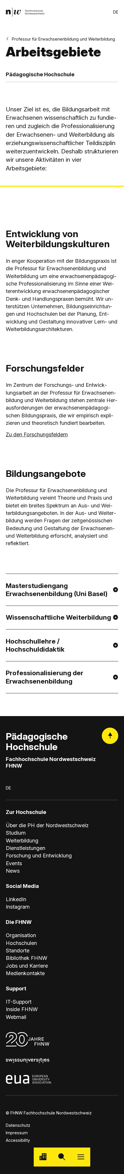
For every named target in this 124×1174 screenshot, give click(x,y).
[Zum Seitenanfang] (110, 736)
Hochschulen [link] (21, 943)
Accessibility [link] (18, 1140)
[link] (25, 11)
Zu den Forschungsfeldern (37, 434)
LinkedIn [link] (16, 899)
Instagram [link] (18, 906)
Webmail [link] (16, 1017)
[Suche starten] (61, 1157)
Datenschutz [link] (18, 1125)
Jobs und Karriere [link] (27, 965)
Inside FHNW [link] (22, 1009)
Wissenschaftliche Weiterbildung (58, 617)
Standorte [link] (17, 950)
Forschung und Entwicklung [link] (39, 855)
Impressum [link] (17, 1132)
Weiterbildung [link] (22, 840)
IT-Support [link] (18, 1001)
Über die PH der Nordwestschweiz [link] (47, 825)
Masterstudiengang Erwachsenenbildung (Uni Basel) (57, 590)
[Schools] (43, 1157)
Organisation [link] (21, 935)
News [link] (13, 870)
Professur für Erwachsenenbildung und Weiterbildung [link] (63, 39)
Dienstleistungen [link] (25, 848)
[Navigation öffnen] (81, 1157)
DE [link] (115, 11)
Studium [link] (16, 832)
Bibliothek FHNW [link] (26, 958)
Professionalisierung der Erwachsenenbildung (44, 677)
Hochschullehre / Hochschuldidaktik (35, 645)
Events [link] (14, 863)
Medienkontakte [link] (25, 973)
